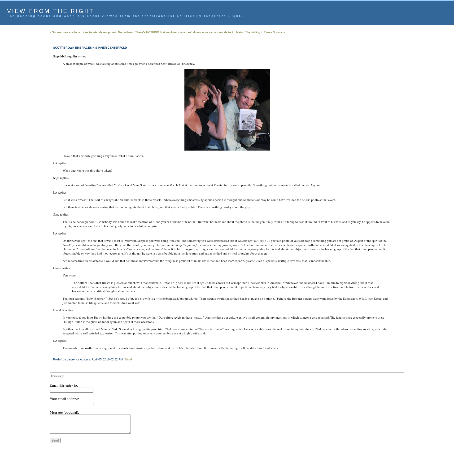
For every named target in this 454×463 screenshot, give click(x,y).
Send (128, 359)
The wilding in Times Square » (265, 32)
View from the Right (50, 11)
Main (239, 32)
